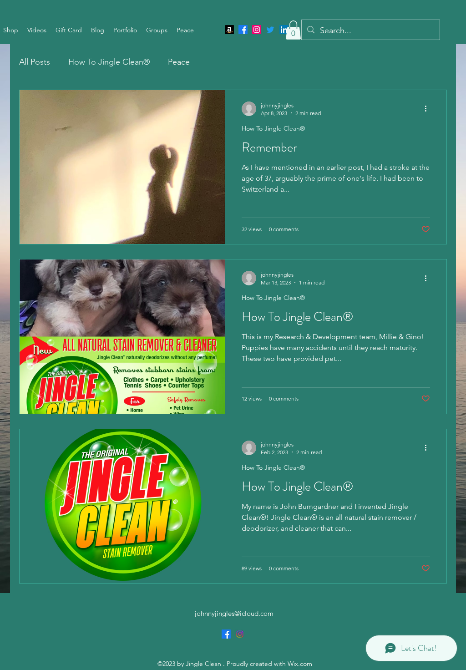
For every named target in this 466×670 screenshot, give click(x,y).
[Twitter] (270, 29)
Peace (179, 62)
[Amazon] (229, 29)
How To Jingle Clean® (109, 62)
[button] (293, 30)
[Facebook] (243, 29)
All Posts (34, 62)
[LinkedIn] (284, 29)
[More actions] (428, 108)
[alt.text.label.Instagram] (256, 29)
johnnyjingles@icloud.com (234, 613)
